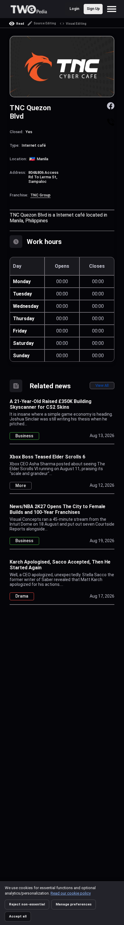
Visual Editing (76, 23)
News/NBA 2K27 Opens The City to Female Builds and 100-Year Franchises (57, 509)
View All (102, 385)
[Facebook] (110, 105)
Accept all (17, 916)
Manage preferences (73, 904)
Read (20, 23)
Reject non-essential (27, 904)
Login (74, 9)
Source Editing (45, 23)
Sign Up (93, 9)
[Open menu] (113, 9)
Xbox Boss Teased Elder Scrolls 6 (47, 457)
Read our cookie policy (71, 893)
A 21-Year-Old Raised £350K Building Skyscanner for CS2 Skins (50, 404)
